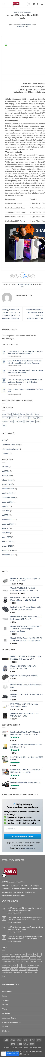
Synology (33, 418)
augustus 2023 (8, 524)
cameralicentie (20, 954)
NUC (18, 958)
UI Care (33, 962)
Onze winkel (18, 1048)
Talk (39, 958)
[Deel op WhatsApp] (12, 276)
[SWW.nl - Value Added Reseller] (15, 4)
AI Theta (5, 954)
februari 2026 (7, 480)
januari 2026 (7, 484)
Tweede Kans (6, 962)
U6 (14, 962)
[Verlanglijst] (34, 3)
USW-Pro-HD (32, 969)
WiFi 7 (4, 425)
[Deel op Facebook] (16, 276)
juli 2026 (5, 467)
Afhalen (5, 1009)
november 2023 (8, 519)
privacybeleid (29, 848)
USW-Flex (5, 969)
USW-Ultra (29, 973)
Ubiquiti (5, 421)
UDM (27, 962)
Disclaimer (6, 1031)
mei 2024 (5, 515)
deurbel (29, 954)
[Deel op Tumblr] (33, 276)
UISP (40, 962)
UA (22, 962)
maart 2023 (6, 537)
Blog (26, 1048)
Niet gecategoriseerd (10, 449)
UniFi (11, 421)
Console (30, 414)
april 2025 (6, 511)
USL (14, 965)
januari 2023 (7, 546)
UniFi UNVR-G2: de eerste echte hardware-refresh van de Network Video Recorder (25, 362)
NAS (19, 418)
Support (5, 996)
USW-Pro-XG (18, 973)
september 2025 (8, 497)
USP (19, 965)
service (33, 958)
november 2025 (8, 489)
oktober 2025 (7, 493)
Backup (15, 414)
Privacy (5, 1026)
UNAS (4, 965)
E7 (35, 954)
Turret (40, 418)
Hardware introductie (22, 12)
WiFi (37, 421)
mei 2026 (5, 471)
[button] (3, 4)
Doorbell (5, 418)
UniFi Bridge (19, 421)
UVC (36, 973)
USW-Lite (14, 969)
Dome (37, 414)
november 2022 (8, 555)
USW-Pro (23, 969)
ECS (39, 954)
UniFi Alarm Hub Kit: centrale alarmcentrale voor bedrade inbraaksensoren (25, 352)
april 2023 (6, 533)
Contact (33, 1048)
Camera (22, 414)
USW (24, 965)
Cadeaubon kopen (9, 1018)
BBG (11, 954)
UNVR (27, 421)
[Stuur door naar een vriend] (25, 276)
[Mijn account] (38, 3)
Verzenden (6, 1013)
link (22, 287)
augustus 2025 (8, 502)
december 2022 (8, 550)
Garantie (5, 1000)
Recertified (25, 958)
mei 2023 (5, 528)
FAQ (39, 1048)
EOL (12, 958)
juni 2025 (5, 506)
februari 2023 (7, 541)
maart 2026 (6, 475)
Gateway (13, 418)
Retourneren (7, 991)
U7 (18, 962)
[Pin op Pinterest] (29, 276)
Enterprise (5, 958)
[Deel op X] (20, 276)
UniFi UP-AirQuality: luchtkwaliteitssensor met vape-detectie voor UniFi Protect (25, 381)
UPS (32, 421)
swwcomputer (22, 26)
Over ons (7, 1048)
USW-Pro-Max (7, 973)
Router (25, 418)
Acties (4, 440)
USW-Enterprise (33, 965)
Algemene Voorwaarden (11, 1022)
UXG (4, 976)
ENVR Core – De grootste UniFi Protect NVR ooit (25, 390)
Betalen (5, 1004)
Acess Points (6, 414)
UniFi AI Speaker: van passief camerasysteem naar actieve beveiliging (25, 371)
